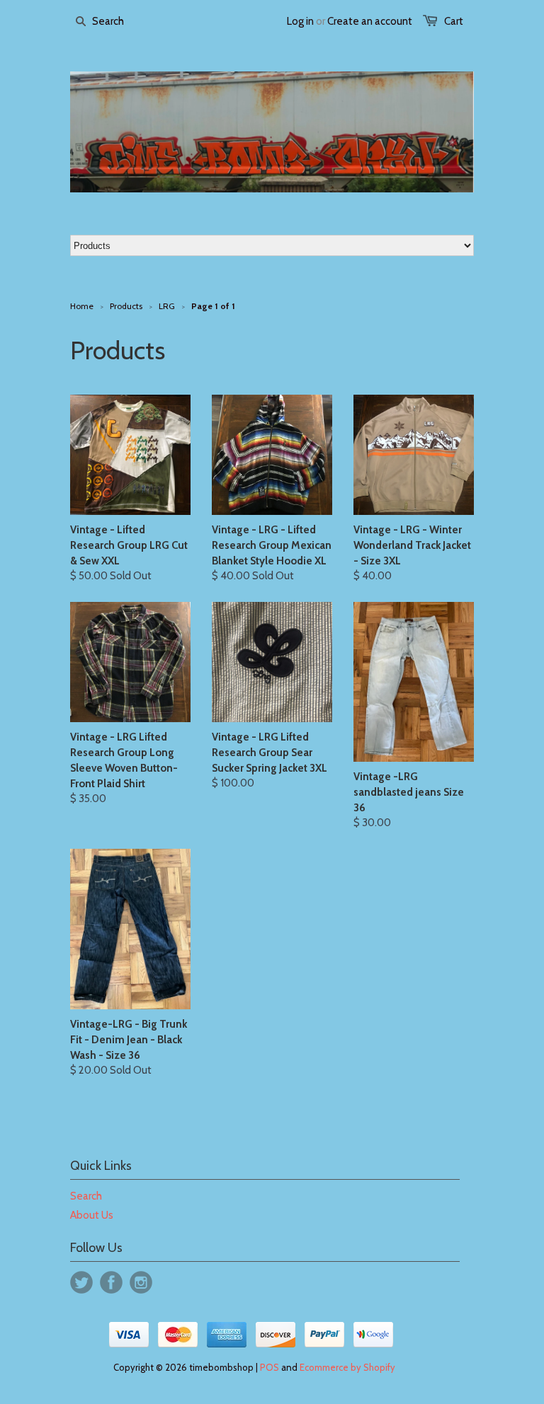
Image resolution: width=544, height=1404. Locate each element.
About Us (91, 1215)
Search (86, 1196)
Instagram (141, 1282)
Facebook (111, 1282)
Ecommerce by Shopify (347, 1367)
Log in (300, 21)
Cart (453, 21)
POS (269, 1367)
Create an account (369, 21)
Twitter (81, 1282)
